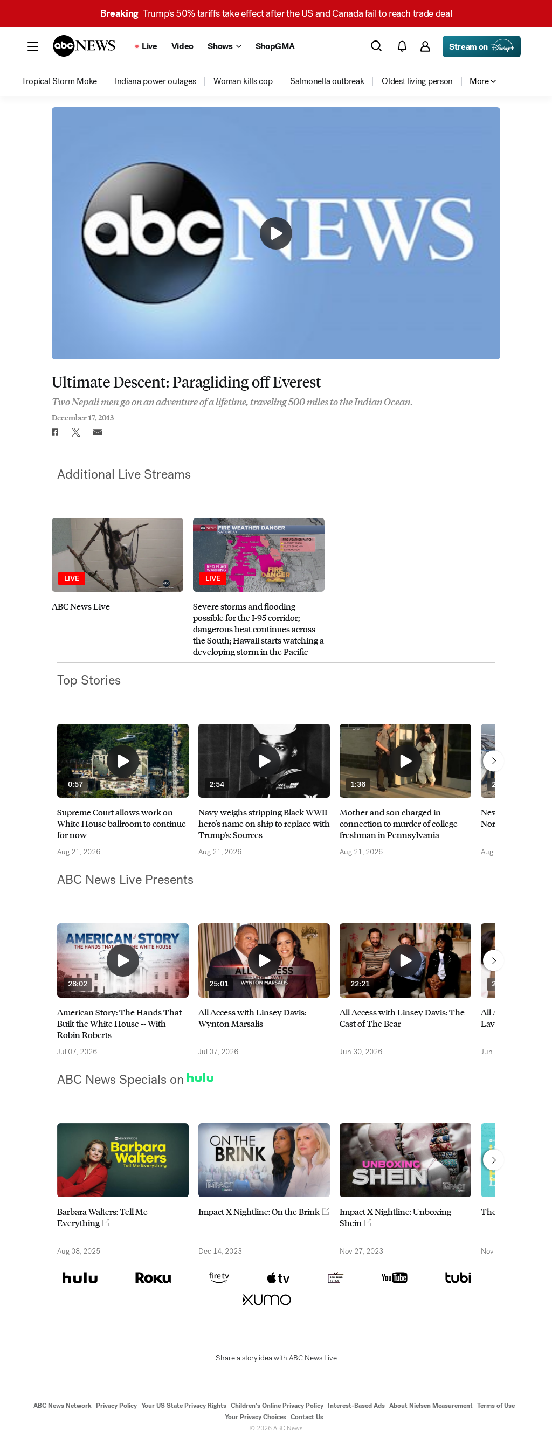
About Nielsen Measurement (431, 1405)
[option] (117, 587)
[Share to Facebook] (54, 432)
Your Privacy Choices (255, 1417)
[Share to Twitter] (76, 432)
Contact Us (307, 1417)
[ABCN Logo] (84, 45)
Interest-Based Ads (356, 1405)
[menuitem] (59, 81)
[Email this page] (97, 432)
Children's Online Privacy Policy (277, 1405)
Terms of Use (496, 1405)
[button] (33, 46)
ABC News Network (62, 1405)
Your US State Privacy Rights (183, 1405)
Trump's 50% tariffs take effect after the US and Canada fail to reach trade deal (276, 13)
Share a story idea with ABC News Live (276, 1358)
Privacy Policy (116, 1405)
